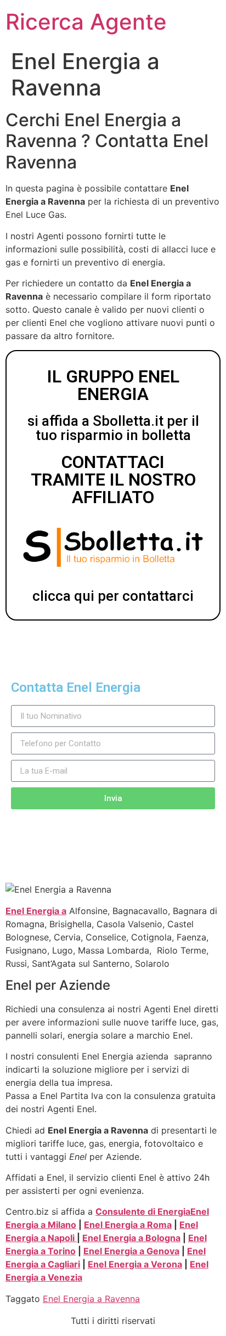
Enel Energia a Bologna (131, 1237)
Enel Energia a (35, 910)
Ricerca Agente (86, 21)
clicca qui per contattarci (113, 596)
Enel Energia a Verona (135, 1264)
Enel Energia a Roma (128, 1224)
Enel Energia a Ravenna (91, 1298)
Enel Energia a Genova (131, 1250)
